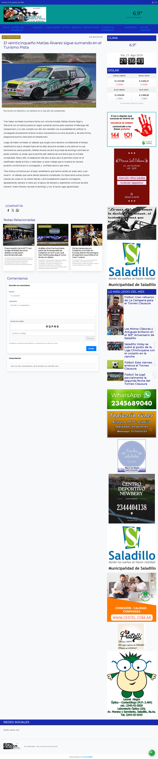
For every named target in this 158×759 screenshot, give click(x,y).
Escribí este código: (17, 321)
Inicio (6, 27)
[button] (137, 2)
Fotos (66, 27)
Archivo (76, 27)
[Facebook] (149, 2)
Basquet (38, 27)
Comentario (13, 301)
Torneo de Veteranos (107, 28)
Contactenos (91, 27)
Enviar (91, 348)
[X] (145, 2)
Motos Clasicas (145, 28)
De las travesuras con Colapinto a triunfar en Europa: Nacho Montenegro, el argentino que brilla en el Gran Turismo (85, 252)
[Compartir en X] (13, 210)
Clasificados (52, 27)
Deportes (131, 27)
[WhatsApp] (141, 2)
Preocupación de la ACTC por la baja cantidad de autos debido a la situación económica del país (18, 251)
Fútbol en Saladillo (17, 28)
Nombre (11, 292)
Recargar (90, 338)
